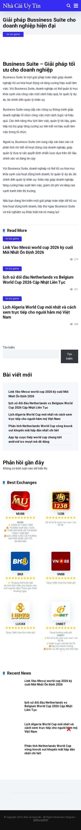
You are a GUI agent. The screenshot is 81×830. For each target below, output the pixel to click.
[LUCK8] (20, 619)
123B (60, 514)
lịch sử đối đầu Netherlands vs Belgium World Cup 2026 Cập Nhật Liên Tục (38, 280)
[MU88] (20, 509)
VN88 (60, 574)
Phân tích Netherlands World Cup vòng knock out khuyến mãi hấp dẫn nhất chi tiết (40, 428)
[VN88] (60, 569)
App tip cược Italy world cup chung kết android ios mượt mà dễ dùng (35, 439)
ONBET (61, 624)
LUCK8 (20, 624)
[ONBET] (60, 619)
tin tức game (13, 34)
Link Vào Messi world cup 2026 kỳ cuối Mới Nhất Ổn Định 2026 (38, 250)
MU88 (20, 514)
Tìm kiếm (9, 347)
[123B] (60, 509)
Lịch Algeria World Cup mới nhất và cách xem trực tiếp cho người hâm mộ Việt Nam (39, 312)
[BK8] (20, 569)
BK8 (20, 574)
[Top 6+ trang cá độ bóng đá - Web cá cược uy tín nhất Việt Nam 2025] (21, 5)
